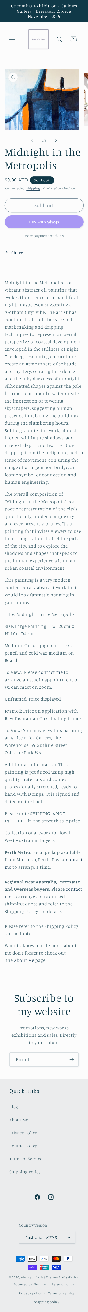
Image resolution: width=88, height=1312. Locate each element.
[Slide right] (56, 140)
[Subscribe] (71, 1059)
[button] (12, 39)
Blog (13, 1106)
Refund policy (63, 1284)
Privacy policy (30, 1293)
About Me (24, 960)
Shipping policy (47, 1302)
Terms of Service (25, 1158)
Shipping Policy (25, 1171)
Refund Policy (23, 1145)
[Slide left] (32, 140)
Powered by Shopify (30, 1284)
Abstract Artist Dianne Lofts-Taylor (50, 1277)
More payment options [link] (44, 236)
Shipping (33, 188)
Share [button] (17, 252)
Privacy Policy (23, 1132)
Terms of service (61, 1293)
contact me (51, 672)
